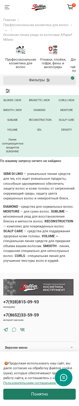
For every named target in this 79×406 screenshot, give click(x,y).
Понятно (39, 394)
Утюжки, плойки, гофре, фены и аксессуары (53, 63)
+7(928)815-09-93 (21, 301)
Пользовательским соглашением (30, 383)
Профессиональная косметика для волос (36, 25)
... (6, 30)
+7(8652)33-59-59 (21, 315)
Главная (9, 20)
